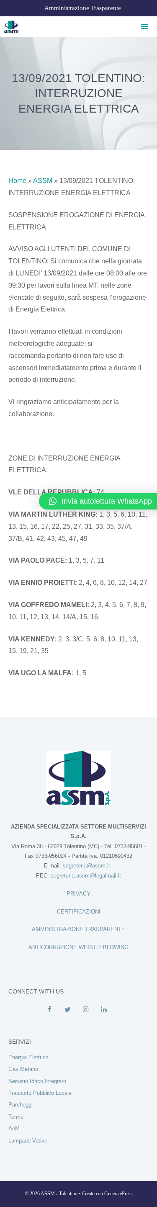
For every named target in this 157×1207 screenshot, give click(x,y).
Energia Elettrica (28, 1057)
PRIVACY (78, 893)
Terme (15, 1117)
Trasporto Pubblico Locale (40, 1093)
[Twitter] (67, 1009)
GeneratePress (118, 1194)
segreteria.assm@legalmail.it (86, 875)
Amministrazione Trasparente (82, 8)
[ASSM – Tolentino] (11, 26)
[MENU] (143, 26)
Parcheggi (20, 1104)
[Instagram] (86, 1009)
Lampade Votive (27, 1141)
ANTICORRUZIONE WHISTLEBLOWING (78, 947)
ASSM (42, 180)
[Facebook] (49, 1009)
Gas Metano (23, 1069)
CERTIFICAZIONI (78, 911)
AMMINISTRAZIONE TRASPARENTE (78, 929)
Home (17, 180)
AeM (14, 1128)
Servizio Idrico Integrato (37, 1081)
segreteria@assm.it (86, 865)
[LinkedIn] (104, 1009)
